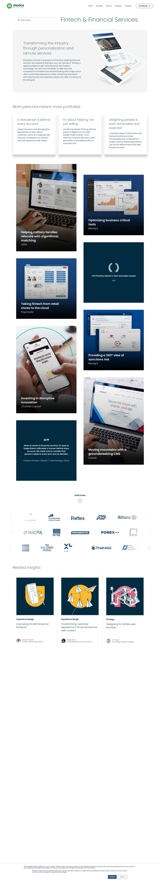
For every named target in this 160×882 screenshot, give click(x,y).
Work (90, 6)
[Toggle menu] (154, 5)
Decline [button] (122, 877)
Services (99, 6)
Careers (128, 6)
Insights (118, 6)
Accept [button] (112, 877)
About (109, 6)
